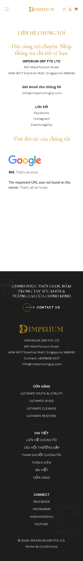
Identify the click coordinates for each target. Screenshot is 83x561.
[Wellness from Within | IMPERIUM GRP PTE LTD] (41, 9)
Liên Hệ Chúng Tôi (41, 440)
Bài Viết (41, 470)
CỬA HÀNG (41, 477)
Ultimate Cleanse (41, 408)
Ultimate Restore (41, 416)
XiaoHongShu (42, 125)
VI (64, 9)
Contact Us (48, 307)
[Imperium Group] (41, 329)
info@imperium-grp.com (42, 93)
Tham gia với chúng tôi (41, 455)
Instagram (41, 119)
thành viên (41, 462)
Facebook (41, 113)
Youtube (41, 524)
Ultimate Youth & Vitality (41, 393)
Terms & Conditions (41, 546)
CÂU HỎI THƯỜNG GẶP (41, 447)
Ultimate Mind (42, 401)
